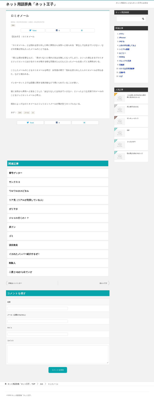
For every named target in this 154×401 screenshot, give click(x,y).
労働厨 (121, 65)
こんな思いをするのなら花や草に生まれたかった (136, 96)
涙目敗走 (13, 245)
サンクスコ (14, 182)
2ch (13, 25)
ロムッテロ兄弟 (125, 61)
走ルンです (103, 283)
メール (27, 112)
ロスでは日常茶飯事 (126, 69)
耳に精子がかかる (132, 107)
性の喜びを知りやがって (135, 153)
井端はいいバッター (15, 283)
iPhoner (122, 38)
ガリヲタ (13, 209)
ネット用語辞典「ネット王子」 (31, 4)
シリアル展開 (124, 49)
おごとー (122, 53)
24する (122, 41)
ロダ (121, 76)
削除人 (12, 263)
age (128, 130)
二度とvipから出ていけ (20, 272)
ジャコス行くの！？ (19, 218)
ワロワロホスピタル (19, 191)
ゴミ (11, 236)
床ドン (12, 227)
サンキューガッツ (132, 118)
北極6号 (122, 72)
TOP (21, 384)
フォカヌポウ (131, 142)
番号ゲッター (15, 173)
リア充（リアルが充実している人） (26, 200)
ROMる (122, 57)
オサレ (121, 34)
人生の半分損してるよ (127, 45)
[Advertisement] (57, 144)
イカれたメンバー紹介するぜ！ (24, 254)
